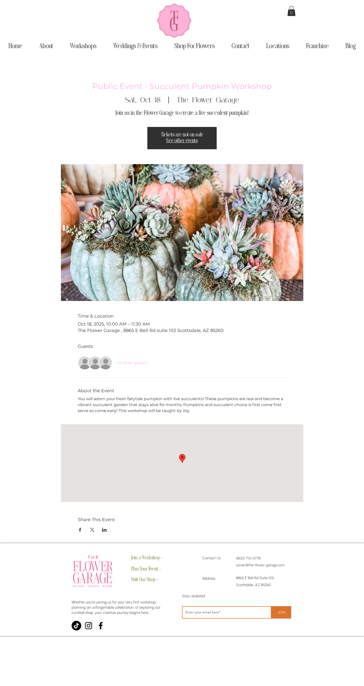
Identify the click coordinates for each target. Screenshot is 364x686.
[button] (291, 11)
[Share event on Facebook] (80, 530)
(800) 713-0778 (248, 558)
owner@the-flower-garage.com (260, 565)
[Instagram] (88, 625)
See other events (182, 141)
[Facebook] (100, 625)
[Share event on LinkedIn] (104, 530)
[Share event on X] (92, 530)
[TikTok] (76, 625)
